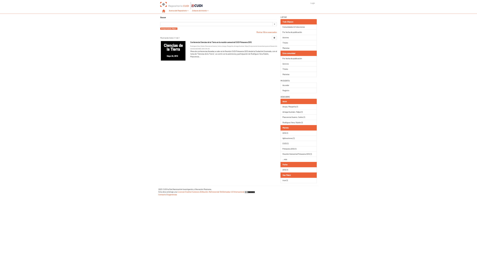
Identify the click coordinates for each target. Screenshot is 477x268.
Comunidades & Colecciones (293, 27)
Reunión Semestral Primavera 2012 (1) (297, 154)
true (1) (285, 180)
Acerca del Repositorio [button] (178, 10)
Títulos (285, 43)
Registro (285, 90)
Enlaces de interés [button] (199, 10)
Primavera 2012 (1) (289, 149)
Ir (274, 24)
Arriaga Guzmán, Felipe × (169, 28)
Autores (285, 37)
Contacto (162, 194)
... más (284, 159)
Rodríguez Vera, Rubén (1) (292, 122)
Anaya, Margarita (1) (290, 106)
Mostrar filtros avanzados (266, 32)
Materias (285, 48)
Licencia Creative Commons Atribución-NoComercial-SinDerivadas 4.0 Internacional (211, 192)
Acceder (285, 85)
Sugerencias (172, 194)
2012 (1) (285, 133)
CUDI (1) (285, 143)
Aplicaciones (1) (288, 138)
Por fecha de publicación (292, 32)
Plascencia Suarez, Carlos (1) (293, 117)
